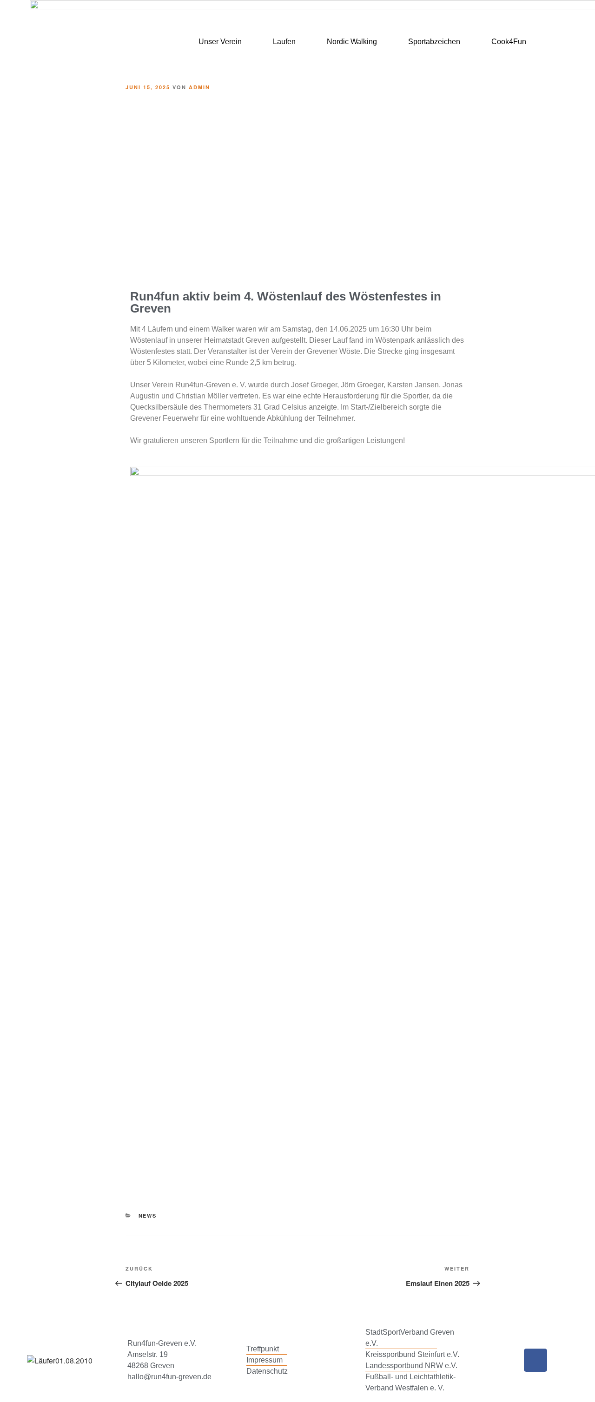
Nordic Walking (352, 42)
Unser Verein (220, 42)
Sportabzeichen (434, 42)
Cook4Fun (508, 42)
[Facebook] (535, 1360)
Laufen (284, 42)
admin (199, 87)
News (148, 1215)
